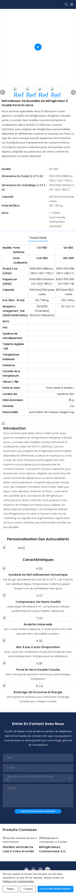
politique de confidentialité (18, 881)
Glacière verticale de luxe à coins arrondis (18, 849)
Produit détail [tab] (38, 238)
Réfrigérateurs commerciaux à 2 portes (52, 849)
